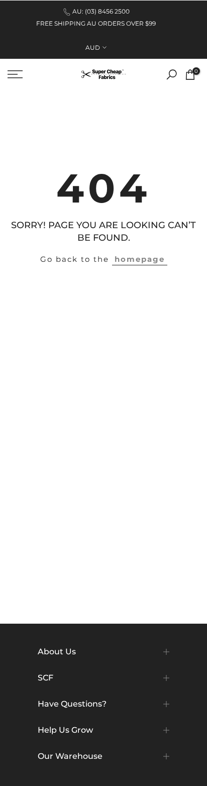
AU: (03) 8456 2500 (101, 11)
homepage (140, 259)
